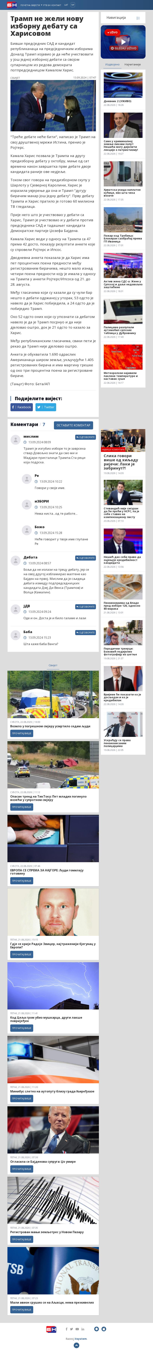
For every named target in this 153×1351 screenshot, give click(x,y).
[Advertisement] (123, 408)
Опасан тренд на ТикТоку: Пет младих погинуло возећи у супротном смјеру (48, 798)
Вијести (35, 5)
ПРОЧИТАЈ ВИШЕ (21, 733)
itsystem (81, 1339)
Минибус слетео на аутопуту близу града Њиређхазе (52, 1091)
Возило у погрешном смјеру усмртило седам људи (50, 726)
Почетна (25, 5)
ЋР (72, 4)
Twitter (48, 407)
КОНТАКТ (56, 5)
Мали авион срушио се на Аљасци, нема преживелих (52, 1302)
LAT (66, 4)
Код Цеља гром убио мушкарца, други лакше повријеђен (46, 1019)
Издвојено (112, 64)
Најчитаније (132, 64)
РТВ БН (47, 5)
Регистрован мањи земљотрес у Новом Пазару (47, 1232)
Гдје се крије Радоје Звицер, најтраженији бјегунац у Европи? (53, 945)
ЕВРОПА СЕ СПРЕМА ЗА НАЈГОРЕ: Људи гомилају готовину (46, 872)
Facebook (24, 407)
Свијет (53, 665)
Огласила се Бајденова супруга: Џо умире (43, 1162)
